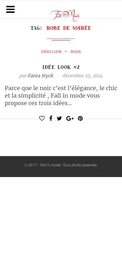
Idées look (51, 52)
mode (75, 52)
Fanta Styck (40, 76)
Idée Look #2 (61, 66)
